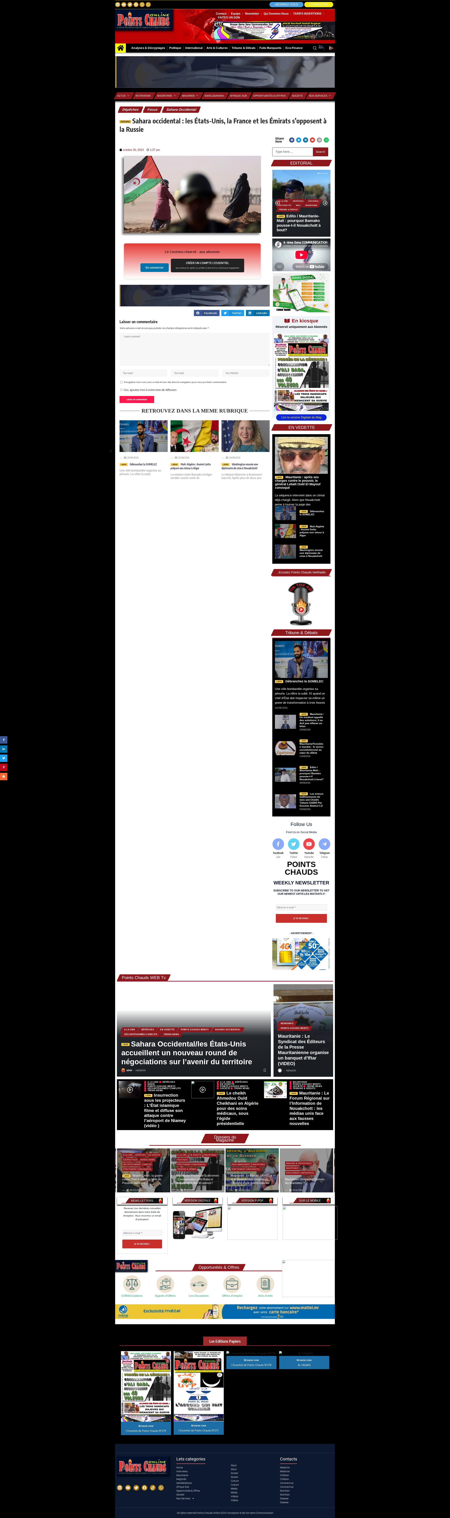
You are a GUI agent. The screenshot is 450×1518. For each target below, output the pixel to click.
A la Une (283, 201)
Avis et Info (265, 1295)
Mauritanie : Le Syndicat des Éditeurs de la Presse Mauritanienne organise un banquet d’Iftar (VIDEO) (303, 1049)
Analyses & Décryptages (245, 1163)
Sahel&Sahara (214, 95)
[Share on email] (312, 140)
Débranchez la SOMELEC (304, 681)
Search (320, 151)
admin (129, 1070)
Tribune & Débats (288, 209)
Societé (297, 95)
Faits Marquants (187, 1164)
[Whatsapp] (148, 4)
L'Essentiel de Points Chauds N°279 (146, 1430)
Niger (151, 1084)
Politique (128, 1160)
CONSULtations (132, 1295)
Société (225, 1088)
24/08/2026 (183, 457)
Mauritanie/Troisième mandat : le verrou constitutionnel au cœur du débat (311, 748)
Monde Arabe (293, 1161)
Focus (152, 109)
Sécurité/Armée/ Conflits (141, 1034)
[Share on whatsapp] (326, 140)
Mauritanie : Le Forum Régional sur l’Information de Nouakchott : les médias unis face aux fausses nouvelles (310, 1108)
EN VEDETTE (285, 205)
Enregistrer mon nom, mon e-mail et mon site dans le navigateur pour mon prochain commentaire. (175, 382)
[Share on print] (319, 140)
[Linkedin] (117, 4)
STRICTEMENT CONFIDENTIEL (137, 1164)
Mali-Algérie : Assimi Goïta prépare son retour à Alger (312, 531)
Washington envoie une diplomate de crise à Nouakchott (311, 553)
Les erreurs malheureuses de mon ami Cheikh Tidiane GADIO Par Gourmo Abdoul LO (311, 799)
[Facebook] (136, 4)
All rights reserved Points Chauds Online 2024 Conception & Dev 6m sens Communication (225, 1512)
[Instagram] (142, 4)
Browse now (146, 1425)
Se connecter (154, 267)
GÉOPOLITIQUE (293, 1156)
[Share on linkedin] (305, 140)
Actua (121, 95)
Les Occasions (199, 1295)
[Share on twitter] (298, 140)
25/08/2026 (132, 457)
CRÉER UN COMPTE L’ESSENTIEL (207, 265)
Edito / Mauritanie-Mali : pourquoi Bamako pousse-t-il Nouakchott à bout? (312, 773)
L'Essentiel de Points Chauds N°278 (251, 1364)
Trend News (171, 1034)
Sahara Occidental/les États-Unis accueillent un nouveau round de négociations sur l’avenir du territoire (186, 1053)
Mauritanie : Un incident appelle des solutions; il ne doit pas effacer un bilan (312, 720)
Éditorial (313, 201)
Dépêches (130, 109)
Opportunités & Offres (269, 95)
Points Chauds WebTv (195, 1030)
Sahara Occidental (181, 109)
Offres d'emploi (232, 1295)
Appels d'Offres (165, 1295)
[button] (318, 4)
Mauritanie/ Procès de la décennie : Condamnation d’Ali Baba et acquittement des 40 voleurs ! (143, 1179)
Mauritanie (164, 95)
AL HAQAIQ (304, 1364)
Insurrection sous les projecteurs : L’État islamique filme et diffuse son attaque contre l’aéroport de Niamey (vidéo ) (165, 1110)
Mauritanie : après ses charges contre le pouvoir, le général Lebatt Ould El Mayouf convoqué (297, 482)
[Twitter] (130, 4)
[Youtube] (309, 848)
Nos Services (318, 95)
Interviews (143, 95)
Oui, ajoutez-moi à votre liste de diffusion (149, 390)
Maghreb (188, 95)
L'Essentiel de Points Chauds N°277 (199, 1430)
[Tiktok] (153, 1488)
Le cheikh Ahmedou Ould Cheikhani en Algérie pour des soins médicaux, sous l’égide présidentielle (237, 1108)
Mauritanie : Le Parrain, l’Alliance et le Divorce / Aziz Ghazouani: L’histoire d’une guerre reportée (197, 1179)
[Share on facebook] (291, 140)
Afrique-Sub (238, 95)
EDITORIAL (301, 163)
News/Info (287, 1023)
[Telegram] (324, 848)
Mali (298, 205)
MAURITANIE (311, 205)
